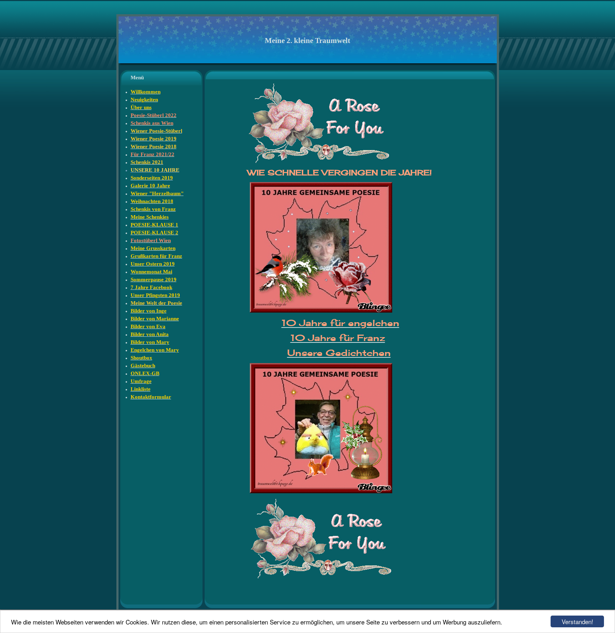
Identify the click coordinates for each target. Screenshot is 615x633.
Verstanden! (577, 621)
